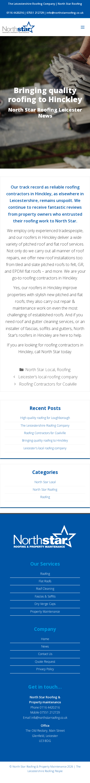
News (45, 646)
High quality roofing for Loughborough (45, 418)
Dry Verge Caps (45, 604)
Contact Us (45, 654)
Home (45, 639)
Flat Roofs (45, 581)
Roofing (63, 369)
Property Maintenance (45, 611)
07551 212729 (35, 12)
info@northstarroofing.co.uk (65, 12)
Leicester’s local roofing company (48, 377)
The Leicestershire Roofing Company (45, 425)
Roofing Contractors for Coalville (48, 384)
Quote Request (45, 661)
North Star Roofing (45, 489)
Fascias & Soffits (45, 596)
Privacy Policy (45, 669)
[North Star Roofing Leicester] (18, 27)
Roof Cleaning (45, 589)
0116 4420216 (15, 12)
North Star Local (40, 369)
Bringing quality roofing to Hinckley (45, 440)
